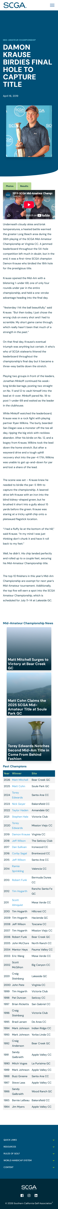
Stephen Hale (20, 816)
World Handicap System (18, 1160)
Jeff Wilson (19, 841)
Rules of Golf (12, 1153)
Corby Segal (19, 853)
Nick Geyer (18, 804)
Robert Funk (19, 880)
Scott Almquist (17, 902)
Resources (10, 1146)
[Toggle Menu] (51, 5)
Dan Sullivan (19, 847)
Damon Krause (21, 834)
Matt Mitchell (20, 780)
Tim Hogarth (19, 891)
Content (8, 1167)
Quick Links (10, 1140)
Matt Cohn (18, 786)
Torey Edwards (17, 795)
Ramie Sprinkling (18, 868)
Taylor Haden (20, 810)
